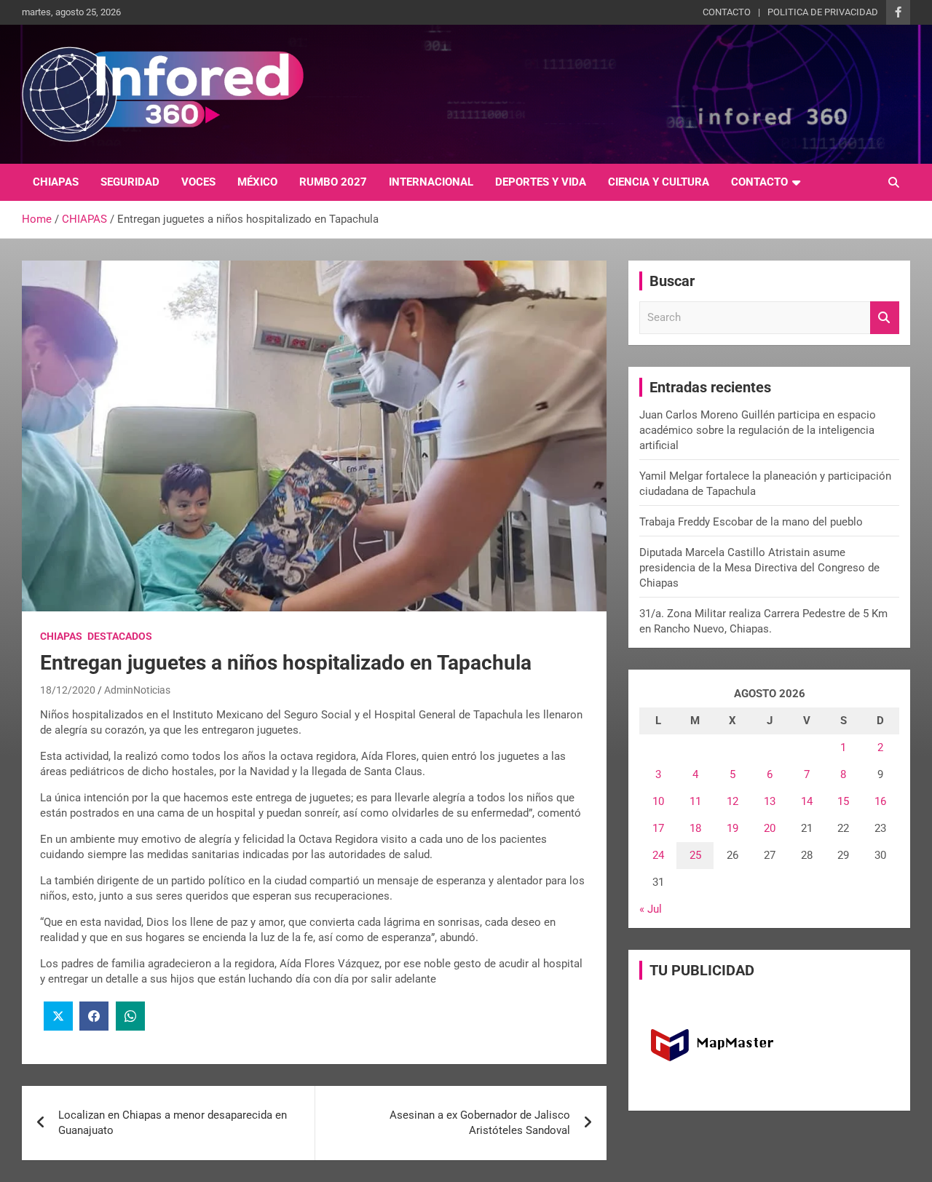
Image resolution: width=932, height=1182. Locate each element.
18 (695, 828)
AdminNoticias (137, 690)
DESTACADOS (119, 636)
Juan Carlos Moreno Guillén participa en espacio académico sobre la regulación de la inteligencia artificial (757, 430)
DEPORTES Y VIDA (540, 182)
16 (880, 801)
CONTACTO (727, 12)
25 (695, 855)
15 (843, 801)
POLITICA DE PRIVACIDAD (822, 12)
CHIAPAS (56, 182)
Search (884, 317)
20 (769, 828)
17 (658, 828)
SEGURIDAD (129, 182)
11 (695, 801)
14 (807, 801)
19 (732, 828)
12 (732, 801)
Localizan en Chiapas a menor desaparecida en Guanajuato (172, 1122)
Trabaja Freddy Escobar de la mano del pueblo (751, 521)
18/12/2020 (67, 690)
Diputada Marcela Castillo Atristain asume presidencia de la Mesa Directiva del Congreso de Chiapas (759, 568)
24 (658, 855)
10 (658, 801)
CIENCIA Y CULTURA (658, 182)
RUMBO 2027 (333, 182)
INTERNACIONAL (431, 182)
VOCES (198, 182)
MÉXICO (257, 182)
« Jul (650, 909)
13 (769, 801)
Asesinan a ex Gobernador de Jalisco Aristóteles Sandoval (480, 1122)
